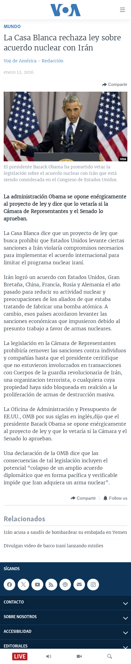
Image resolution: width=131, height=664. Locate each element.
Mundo (12, 26)
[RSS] (51, 584)
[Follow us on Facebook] (9, 584)
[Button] (114, 84)
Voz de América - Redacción (33, 61)
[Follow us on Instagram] (93, 584)
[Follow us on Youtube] (37, 584)
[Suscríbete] (79, 584)
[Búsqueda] (110, 656)
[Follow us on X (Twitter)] (23, 584)
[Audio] (49, 656)
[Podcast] (65, 584)
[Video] (79, 656)
